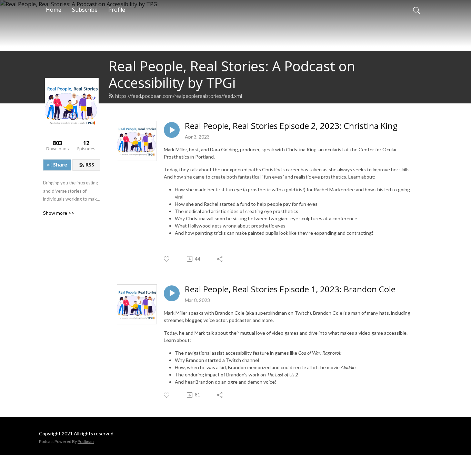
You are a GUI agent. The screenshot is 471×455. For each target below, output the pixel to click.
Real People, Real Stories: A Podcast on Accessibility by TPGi (232, 74)
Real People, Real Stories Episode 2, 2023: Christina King (291, 126)
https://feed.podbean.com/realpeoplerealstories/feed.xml (178, 96)
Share (60, 164)
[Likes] (167, 259)
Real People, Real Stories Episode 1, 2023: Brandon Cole (290, 289)
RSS (90, 164)
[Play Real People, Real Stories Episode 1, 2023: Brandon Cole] (172, 293)
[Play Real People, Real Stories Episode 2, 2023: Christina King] (172, 130)
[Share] (220, 258)
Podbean (86, 441)
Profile (116, 9)
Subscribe (85, 9)
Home (53, 9)
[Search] (416, 10)
